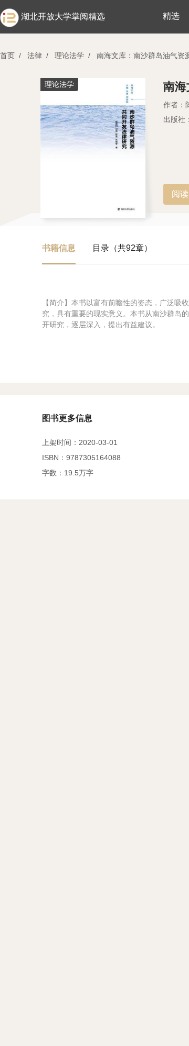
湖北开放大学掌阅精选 (63, 16)
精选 (171, 16)
